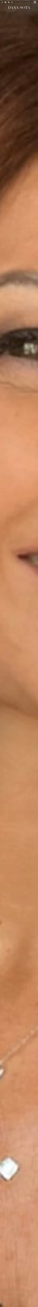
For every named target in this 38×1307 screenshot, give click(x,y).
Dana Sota (19, 7)
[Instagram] (2, 2)
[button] (35, 2)
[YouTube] (5, 2)
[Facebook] (9, 2)
